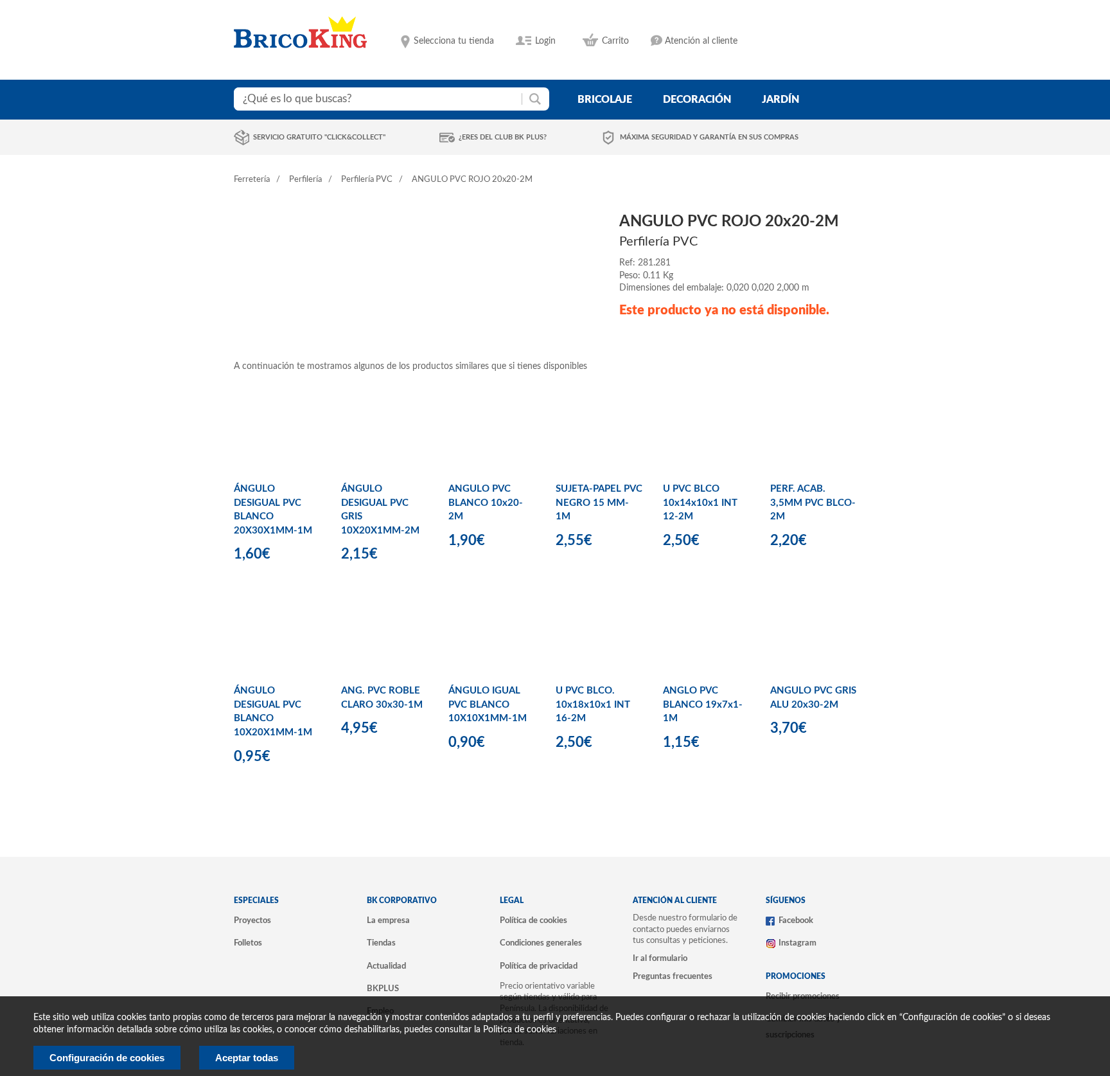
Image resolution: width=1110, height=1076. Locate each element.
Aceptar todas (246, 1057)
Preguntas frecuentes (672, 976)
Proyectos (252, 920)
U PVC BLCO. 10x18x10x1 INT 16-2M (593, 704)
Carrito (615, 41)
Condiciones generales (541, 943)
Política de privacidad (538, 966)
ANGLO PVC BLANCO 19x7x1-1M (703, 704)
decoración (697, 99)
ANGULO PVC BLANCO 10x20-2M (485, 502)
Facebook (796, 920)
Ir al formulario (660, 958)
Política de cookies (533, 920)
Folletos (248, 943)
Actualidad (386, 966)
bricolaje (604, 99)
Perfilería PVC (366, 179)
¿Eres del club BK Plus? (503, 137)
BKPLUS (383, 988)
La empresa (388, 920)
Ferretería (252, 179)
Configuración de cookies (106, 1057)
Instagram (797, 943)
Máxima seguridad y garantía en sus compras (709, 137)
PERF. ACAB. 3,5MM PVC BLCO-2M (813, 502)
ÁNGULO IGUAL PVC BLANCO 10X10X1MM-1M (487, 704)
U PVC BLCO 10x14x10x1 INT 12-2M (700, 502)
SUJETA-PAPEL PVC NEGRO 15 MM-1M (599, 502)
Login (545, 41)
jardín (780, 99)
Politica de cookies (519, 1029)
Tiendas (381, 943)
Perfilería (305, 179)
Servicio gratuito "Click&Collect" (319, 137)
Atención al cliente (701, 41)
